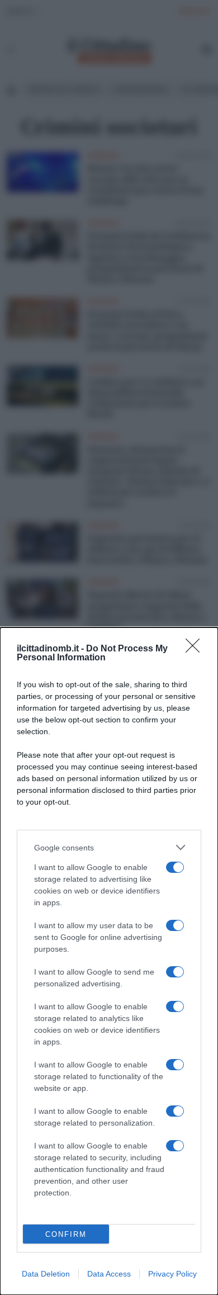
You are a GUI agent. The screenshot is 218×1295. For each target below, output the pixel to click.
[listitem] (109, 847)
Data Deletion (46, 1273)
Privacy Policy (172, 1273)
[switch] (175, 867)
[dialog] (109, 961)
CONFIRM (66, 1234)
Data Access (109, 1273)
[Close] (196, 649)
